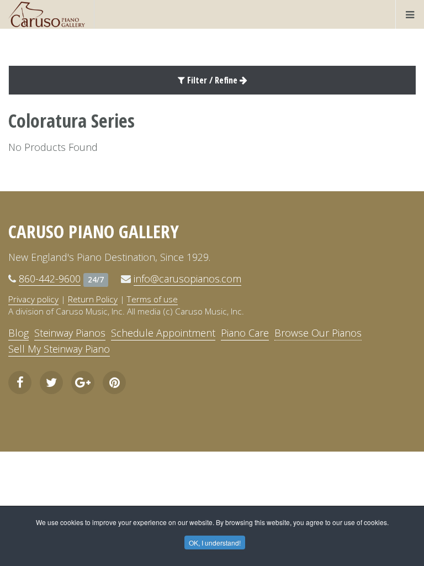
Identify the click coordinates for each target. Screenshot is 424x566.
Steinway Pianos (69, 332)
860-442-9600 (50, 278)
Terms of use (152, 299)
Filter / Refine (212, 80)
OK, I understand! (215, 542)
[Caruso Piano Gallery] (47, 14)
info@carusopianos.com (187, 278)
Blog (18, 332)
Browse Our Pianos (318, 332)
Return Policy (93, 299)
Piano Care (245, 332)
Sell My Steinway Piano (59, 348)
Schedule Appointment (163, 332)
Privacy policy (33, 299)
